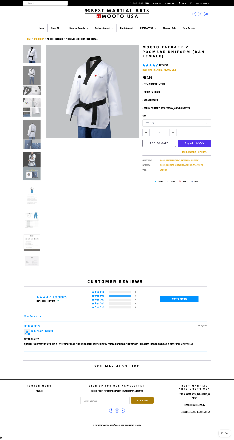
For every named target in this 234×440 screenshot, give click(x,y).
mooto (163, 165)
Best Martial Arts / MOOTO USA (159, 70)
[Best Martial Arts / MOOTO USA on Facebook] (194, 13)
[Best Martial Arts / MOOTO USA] (117, 15)
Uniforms (195, 160)
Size (144, 116)
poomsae (170, 165)
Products (39, 39)
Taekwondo (186, 160)
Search (39, 391)
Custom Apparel (103, 28)
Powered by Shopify (133, 425)
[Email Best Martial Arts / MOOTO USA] (206, 13)
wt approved (198, 165)
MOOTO (163, 160)
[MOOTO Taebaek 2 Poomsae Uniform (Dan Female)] (92, 91)
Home (41, 28)
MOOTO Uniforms (173, 160)
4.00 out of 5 (60, 297)
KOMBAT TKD (146, 28)
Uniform (163, 170)
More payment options (194, 152)
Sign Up (170, 3)
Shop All (55, 28)
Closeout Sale (169, 28)
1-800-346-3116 (140, 3)
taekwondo (179, 165)
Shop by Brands (77, 28)
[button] (150, 65)
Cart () (187, 3)
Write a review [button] (179, 299)
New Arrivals (189, 28)
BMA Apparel (126, 28)
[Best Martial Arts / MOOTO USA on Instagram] (200, 13)
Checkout (202, 3)
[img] (32, 326)
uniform (188, 165)
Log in (157, 3)
